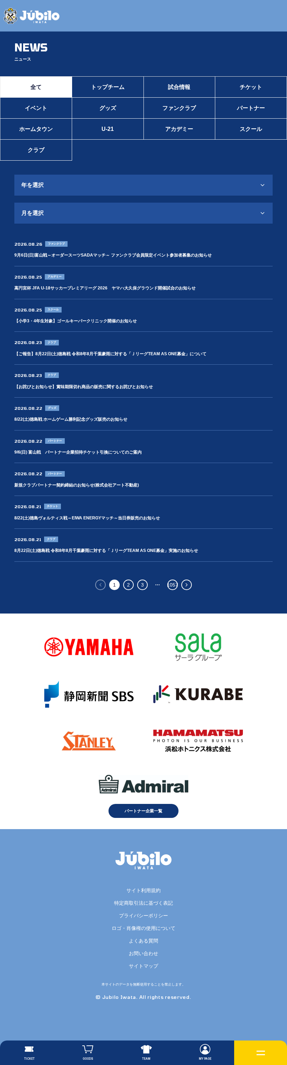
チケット (251, 87)
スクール (251, 129)
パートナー (251, 108)
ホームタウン (36, 129)
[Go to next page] (186, 585)
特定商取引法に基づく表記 (143, 903)
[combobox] (143, 185)
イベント (36, 108)
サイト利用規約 (143, 890)
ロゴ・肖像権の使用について (143, 928)
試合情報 (179, 87)
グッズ (107, 108)
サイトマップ (143, 966)
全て (36, 87)
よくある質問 (143, 941)
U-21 (108, 129)
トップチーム (108, 87)
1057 (172, 585)
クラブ (36, 150)
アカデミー (179, 129)
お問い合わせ (143, 953)
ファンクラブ (179, 108)
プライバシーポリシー (143, 915)
